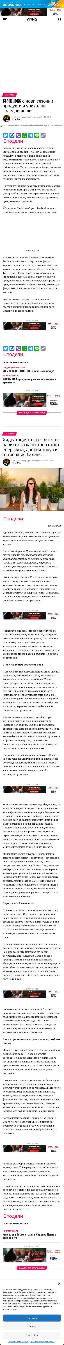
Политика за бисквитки (18, 1341)
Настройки (32, 1335)
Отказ (32, 1326)
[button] (59, 1283)
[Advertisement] (32, 60)
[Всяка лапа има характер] (32, 15)
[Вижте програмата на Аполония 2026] (32, 7)
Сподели (13, 141)
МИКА (18, 119)
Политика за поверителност (42, 1341)
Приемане (32, 1318)
